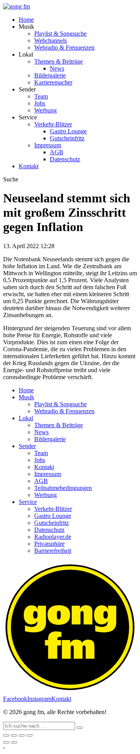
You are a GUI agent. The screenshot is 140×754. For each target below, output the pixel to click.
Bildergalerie (50, 75)
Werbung (45, 110)
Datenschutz (65, 159)
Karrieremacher (53, 82)
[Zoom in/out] (29, 735)
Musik (26, 397)
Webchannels (50, 40)
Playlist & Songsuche (60, 33)
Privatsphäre (49, 543)
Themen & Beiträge (58, 61)
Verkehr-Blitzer (53, 124)
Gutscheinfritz (67, 138)
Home (26, 19)
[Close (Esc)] (6, 735)
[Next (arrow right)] (14, 742)
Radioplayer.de (52, 536)
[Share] (14, 735)
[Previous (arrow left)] (6, 742)
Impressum (47, 145)
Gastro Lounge (68, 131)
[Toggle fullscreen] (22, 735)
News (57, 68)
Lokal (26, 418)
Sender (27, 446)
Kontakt (28, 166)
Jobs (39, 103)
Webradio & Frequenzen (64, 47)
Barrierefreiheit (52, 550)
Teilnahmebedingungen (63, 488)
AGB (56, 152)
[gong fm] (16, 6)
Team (41, 96)
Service (28, 502)
